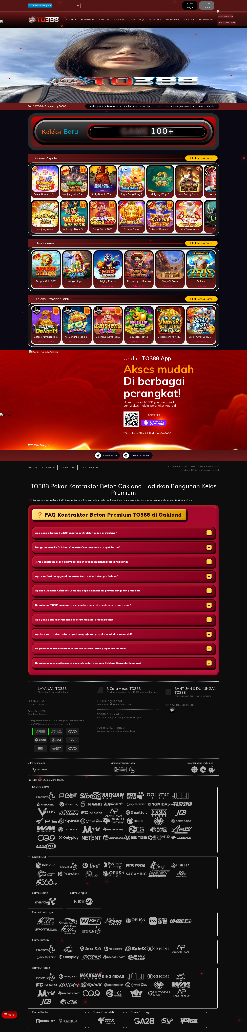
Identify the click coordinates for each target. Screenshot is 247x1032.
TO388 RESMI (32, 467)
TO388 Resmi (110, 455)
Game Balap (119, 19)
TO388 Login (190, 5)
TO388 (30, 500)
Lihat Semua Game (201, 158)
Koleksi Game (87, 19)
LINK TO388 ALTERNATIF (227, 23)
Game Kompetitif (207, 19)
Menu (10, 1014)
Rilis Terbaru (71, 19)
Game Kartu (189, 19)
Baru (70, 131)
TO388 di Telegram (41, 5)
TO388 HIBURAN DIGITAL (88, 467)
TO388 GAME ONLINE (67, 467)
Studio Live (104, 19)
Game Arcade (172, 19)
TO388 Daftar (207, 5)
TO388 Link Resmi (140, 455)
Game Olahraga (137, 19)
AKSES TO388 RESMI (225, 16)
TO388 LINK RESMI (48, 467)
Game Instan (155, 19)
